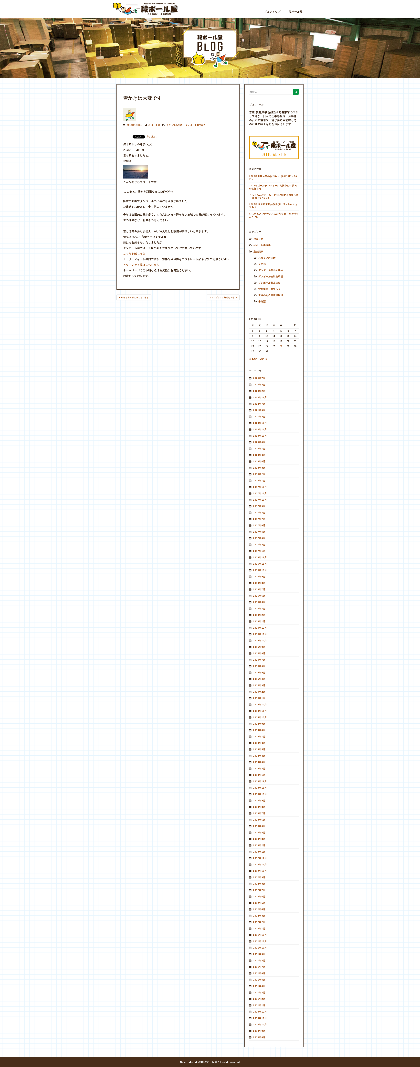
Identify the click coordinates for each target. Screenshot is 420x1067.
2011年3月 (259, 992)
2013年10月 (260, 794)
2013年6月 (259, 819)
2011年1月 (259, 1005)
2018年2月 (259, 474)
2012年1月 (259, 928)
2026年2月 (259, 391)
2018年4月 (259, 461)
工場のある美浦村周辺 (270, 295)
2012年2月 (259, 922)
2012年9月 (259, 877)
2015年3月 (259, 685)
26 (281, 346)
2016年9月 (259, 576)
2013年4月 (259, 832)
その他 (262, 264)
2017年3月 (259, 538)
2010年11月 (260, 1018)
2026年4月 (259, 384)
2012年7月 (259, 890)
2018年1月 (259, 480)
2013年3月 (259, 839)
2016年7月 (259, 589)
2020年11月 (260, 429)
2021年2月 (259, 416)
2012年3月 (259, 915)
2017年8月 (259, 512)
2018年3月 (259, 467)
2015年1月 (259, 698)
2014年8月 (259, 730)
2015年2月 (259, 691)
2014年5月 (259, 749)
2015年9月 (259, 647)
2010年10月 (260, 1024)
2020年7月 (259, 448)
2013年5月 (259, 826)
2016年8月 (259, 583)
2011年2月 (259, 999)
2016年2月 (259, 615)
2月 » (263, 359)
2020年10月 (260, 435)
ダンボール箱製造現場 (270, 276)
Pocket (152, 136)
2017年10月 (260, 499)
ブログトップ (272, 11)
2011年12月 (260, 935)
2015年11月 (260, 634)
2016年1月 (259, 621)
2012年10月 (260, 871)
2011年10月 (260, 947)
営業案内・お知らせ (269, 289)
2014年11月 (260, 711)
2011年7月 (259, 967)
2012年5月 (259, 903)
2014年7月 (259, 736)
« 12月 (253, 359)
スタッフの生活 (174, 125)
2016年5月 (259, 602)
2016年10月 (260, 570)
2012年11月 (260, 864)
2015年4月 (259, 679)
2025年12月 (260, 397)
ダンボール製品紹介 (195, 125)
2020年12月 (260, 423)
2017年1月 (259, 551)
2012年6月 (259, 896)
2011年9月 (259, 954)
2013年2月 (259, 845)
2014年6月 (259, 743)
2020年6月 (259, 455)
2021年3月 (259, 410)
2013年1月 (259, 851)
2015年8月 (259, 653)
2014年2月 (259, 768)
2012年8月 (259, 883)
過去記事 (258, 251)
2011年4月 (259, 986)
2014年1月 (259, 775)
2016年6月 (259, 595)
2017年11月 (260, 493)
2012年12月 (260, 858)
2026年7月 (259, 378)
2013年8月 (259, 807)
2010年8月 (259, 1037)
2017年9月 (259, 506)
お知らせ (258, 238)
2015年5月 (259, 672)
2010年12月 (260, 1011)
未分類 (262, 301)
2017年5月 (259, 531)
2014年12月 (260, 704)
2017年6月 (259, 525)
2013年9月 (259, 800)
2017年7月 (259, 519)
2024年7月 (259, 403)
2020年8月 (259, 442)
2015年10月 (260, 640)
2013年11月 (260, 787)
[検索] (296, 92)
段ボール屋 (296, 11)
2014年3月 (259, 762)
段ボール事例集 (262, 245)
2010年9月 (259, 1031)
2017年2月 (259, 544)
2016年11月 (260, 563)
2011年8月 (259, 960)
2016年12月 (260, 557)
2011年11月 (260, 941)
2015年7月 (259, 659)
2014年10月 (260, 717)
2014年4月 (259, 755)
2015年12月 (260, 627)
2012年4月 (259, 909)
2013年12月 (260, 781)
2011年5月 (259, 979)
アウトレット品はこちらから (141, 264)
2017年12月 (260, 487)
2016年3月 (259, 608)
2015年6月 (259, 666)
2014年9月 (259, 723)
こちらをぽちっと (135, 253)
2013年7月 (259, 813)
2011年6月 (259, 973)
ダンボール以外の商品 (270, 270)
